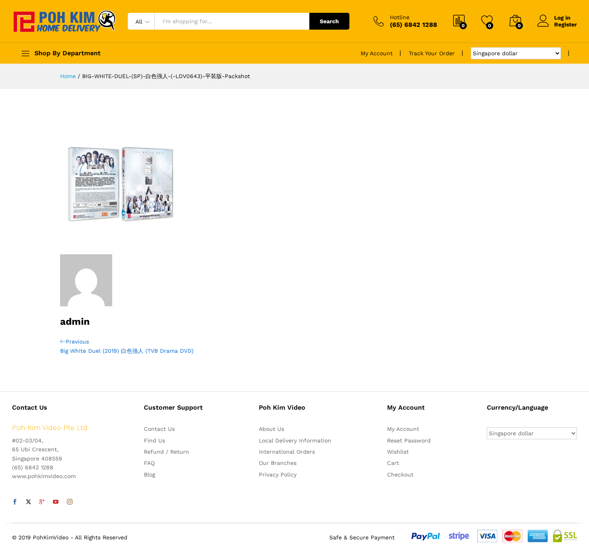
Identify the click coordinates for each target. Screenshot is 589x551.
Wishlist (398, 451)
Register (565, 24)
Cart (393, 463)
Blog (149, 474)
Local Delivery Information (295, 440)
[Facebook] (15, 502)
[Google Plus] (42, 502)
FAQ (149, 463)
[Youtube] (56, 502)
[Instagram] (70, 502)
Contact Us (159, 429)
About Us (271, 429)
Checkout (400, 474)
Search (329, 21)
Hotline (399, 17)
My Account (377, 53)
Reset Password (409, 440)
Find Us (154, 440)
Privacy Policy (278, 474)
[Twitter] (28, 502)
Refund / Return (166, 451)
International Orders (287, 451)
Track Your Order (432, 53)
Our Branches (278, 463)
